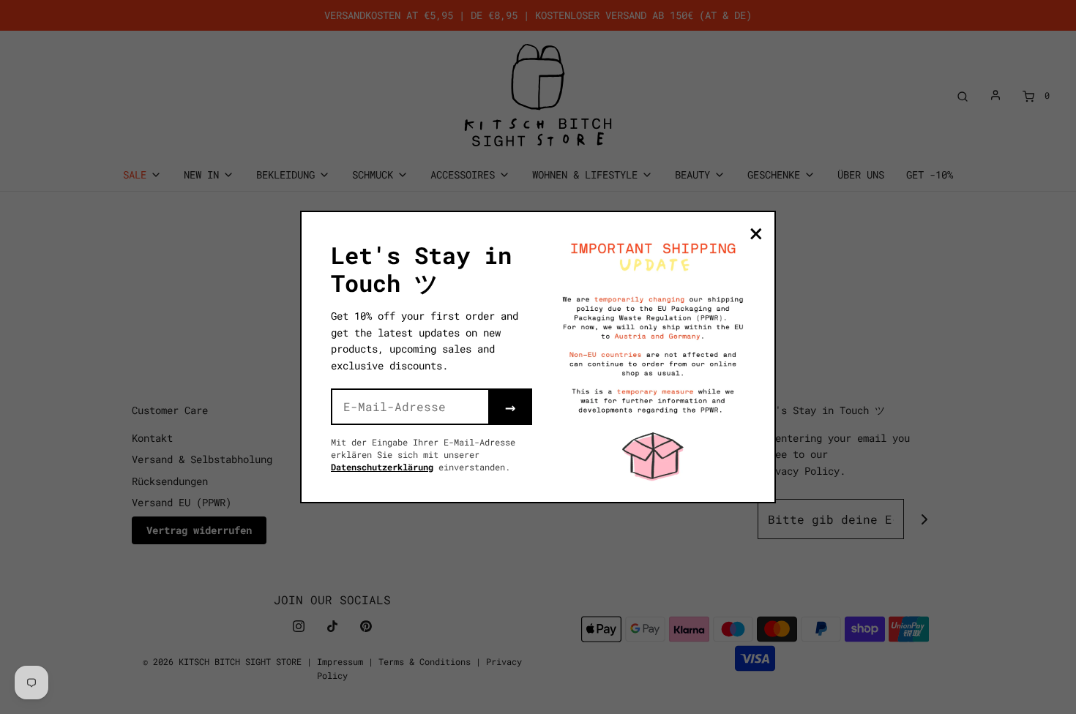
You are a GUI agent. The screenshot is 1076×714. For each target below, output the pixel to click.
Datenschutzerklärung (382, 467)
